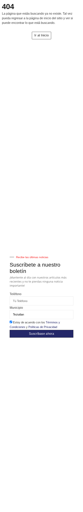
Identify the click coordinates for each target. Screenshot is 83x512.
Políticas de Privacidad (42, 327)
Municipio (16, 307)
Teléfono (15, 294)
